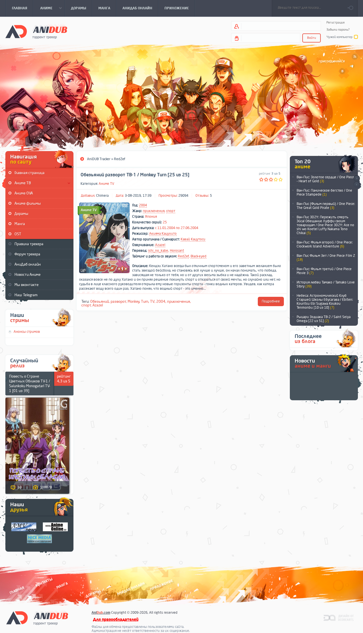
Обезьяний (99, 301)
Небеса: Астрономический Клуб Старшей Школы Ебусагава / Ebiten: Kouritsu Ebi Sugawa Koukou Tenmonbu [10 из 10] (325, 302)
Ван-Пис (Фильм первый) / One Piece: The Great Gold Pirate (326, 206)
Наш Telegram (25, 295)
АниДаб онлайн (27, 264)
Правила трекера (28, 244)
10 (20, 487)
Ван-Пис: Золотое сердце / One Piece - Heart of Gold (325, 179)
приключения (153, 211)
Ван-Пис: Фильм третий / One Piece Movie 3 (324, 271)
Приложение (161, 585)
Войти (311, 38)
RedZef (183, 256)
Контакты (44, 582)
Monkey (134, 301)
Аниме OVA (23, 193)
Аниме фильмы (27, 203)
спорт (170, 211)
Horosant (177, 251)
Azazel (160, 245)
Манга (19, 224)
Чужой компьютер (339, 37)
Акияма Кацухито (163, 234)
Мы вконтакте (26, 285)
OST (17, 234)
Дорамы (21, 213)
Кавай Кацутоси (193, 239)
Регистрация (335, 22)
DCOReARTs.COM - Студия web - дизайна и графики (339, 617)
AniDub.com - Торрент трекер (36, 31)
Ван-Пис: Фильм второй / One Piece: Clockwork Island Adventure (325, 244)
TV (152, 301)
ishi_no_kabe (158, 251)
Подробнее (271, 301)
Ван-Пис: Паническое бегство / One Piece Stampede (324, 192)
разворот (118, 301)
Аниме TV (106, 184)
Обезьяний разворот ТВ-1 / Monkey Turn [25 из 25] (135, 174)
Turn (144, 301)
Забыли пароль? (338, 29)
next (356, 178)
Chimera (102, 196)
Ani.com (101, 613)
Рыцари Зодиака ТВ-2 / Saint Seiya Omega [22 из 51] (324, 319)
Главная (17, 590)
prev (356, 185)
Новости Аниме (27, 274)
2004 (143, 205)
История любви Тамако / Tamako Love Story (326, 284)
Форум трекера (27, 254)
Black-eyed (198, 256)
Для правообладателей (115, 619)
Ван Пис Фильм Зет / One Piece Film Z (326, 258)
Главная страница (29, 173)
